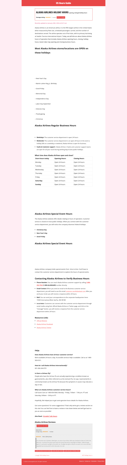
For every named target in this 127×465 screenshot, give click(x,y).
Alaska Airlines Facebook (45, 324)
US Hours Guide (63, 3)
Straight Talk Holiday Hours (42, 455)
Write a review (61, 17)
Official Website (42, 321)
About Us (81, 461)
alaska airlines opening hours (72, 451)
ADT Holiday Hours (87, 455)
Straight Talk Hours (50, 416)
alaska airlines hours (57, 451)
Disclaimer (94, 461)
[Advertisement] (64, 65)
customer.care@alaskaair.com (76, 291)
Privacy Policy (101, 461)
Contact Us (87, 461)
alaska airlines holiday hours (43, 451)
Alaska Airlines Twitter (44, 328)
